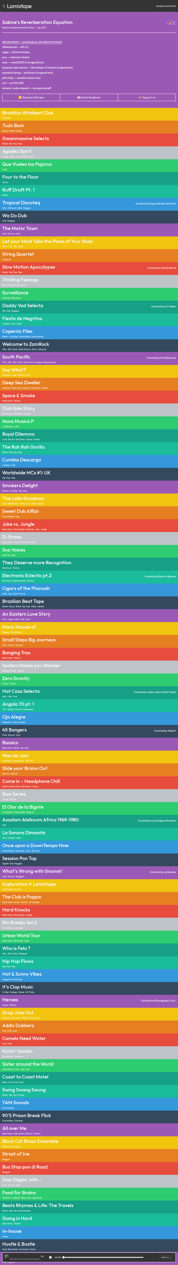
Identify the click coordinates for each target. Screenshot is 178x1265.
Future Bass (19, 812)
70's (4, 362)
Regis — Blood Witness (15, 52)
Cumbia (6, 323)
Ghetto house (28, 1017)
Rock (31, 156)
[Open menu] (3, 6)
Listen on (165, 1257)
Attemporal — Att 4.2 (15, 47)
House (5, 182)
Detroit (17, 542)
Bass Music (17, 388)
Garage (13, 992)
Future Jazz (24, 503)
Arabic (5, 156)
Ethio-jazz (7, 593)
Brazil (11, 130)
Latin (4, 169)
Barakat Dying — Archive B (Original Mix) (27, 72)
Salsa (19, 323)
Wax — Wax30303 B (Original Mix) (23, 62)
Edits (19, 208)
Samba (18, 130)
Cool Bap (13, 336)
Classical (6, 259)
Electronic (7, 27)
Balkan (5, 1146)
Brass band (15, 1146)
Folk (22, 619)
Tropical (30, 812)
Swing (21, 1094)
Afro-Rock (18, 246)
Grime (32, 1249)
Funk (4, 233)
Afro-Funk (7, 246)
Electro (26, 388)
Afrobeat (6, 117)
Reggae (27, 208)
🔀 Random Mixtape (31, 97)
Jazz (28, 850)
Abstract (6, 388)
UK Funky (29, 992)
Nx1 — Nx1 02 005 (13, 83)
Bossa (5, 130)
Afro (4, 208)
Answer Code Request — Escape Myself (26, 88)
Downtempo (8, 516)
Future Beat (24, 336)
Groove (11, 233)
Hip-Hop (13, 143)
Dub (4, 220)
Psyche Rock (22, 156)
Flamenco (7, 722)
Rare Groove (25, 349)
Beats (5, 143)
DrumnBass (19, 529)
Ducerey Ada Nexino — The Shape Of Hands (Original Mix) (37, 67)
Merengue (28, 709)
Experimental (20, 27)
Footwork (16, 1017)
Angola (10, 709)
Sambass (18, 927)
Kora (4, 1043)
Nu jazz (19, 645)
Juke (37, 529)
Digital (5, 863)
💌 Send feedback (89, 97)
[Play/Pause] (51, 1257)
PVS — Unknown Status (16, 57)
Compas (38, 362)
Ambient (16, 1197)
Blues (12, 156)
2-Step (5, 992)
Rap (20, 143)
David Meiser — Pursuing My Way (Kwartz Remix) (32, 42)
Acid (4, 439)
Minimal (13, 773)
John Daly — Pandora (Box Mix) (21, 77)
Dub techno (7, 889)
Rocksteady (16, 632)
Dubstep (11, 285)
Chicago (6, 1017)
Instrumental (37, 336)
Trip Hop (29, 760)
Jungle (44, 529)
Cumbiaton (7, 426)
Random (166, 6)
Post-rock (13, 1082)
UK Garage (34, 902)
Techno (30, 27)
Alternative (7, 1069)
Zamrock (42, 349)
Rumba (21, 722)
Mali (10, 1043)
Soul (18, 233)
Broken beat (15, 786)
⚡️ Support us (146, 97)
